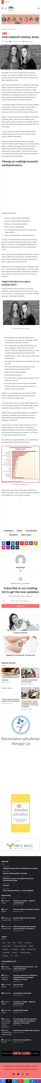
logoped (31, 946)
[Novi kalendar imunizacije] (6, 995)
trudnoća (14, 952)
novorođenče (14, 949)
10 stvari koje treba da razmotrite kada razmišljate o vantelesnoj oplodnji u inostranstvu (25, 1021)
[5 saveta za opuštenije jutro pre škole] (30, 673)
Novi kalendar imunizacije (22, 993)
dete (14, 942)
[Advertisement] (20, 189)
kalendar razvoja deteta (20, 946)
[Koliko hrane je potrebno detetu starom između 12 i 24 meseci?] (6, 929)
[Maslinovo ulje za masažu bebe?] (6, 920)
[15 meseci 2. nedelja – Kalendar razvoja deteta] (6, 903)
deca (9, 942)
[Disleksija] (11, 673)
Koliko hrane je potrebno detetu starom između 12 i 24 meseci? (24, 928)
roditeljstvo (9, 531)
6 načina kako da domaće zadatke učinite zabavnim (11, 700)
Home (5, 29)
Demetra (34, 1066)
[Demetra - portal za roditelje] (11, 8)
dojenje (20, 942)
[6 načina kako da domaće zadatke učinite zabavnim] (11, 692)
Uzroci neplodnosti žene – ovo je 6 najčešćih (18, 2)
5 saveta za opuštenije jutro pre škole (29, 681)
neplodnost (5, 949)
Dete (9, 29)
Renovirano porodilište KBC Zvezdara (26, 1030)
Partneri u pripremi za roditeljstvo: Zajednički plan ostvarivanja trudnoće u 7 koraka (25, 977)
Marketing (33, 1069)
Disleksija (5, 680)
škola (20, 531)
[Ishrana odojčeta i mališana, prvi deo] (6, 912)
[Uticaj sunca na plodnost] (6, 1042)
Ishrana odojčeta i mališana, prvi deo (26, 909)
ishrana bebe (28, 942)
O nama (15, 1069)
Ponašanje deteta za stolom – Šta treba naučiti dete (25, 968)
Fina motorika (18, 985)
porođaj (23, 949)
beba (3, 942)
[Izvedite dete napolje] (6, 1013)
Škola (13, 29)
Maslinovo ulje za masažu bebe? (24, 918)
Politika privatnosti (24, 1069)
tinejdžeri (13, 535)
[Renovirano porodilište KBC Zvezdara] (6, 1033)
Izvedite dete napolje (20, 1010)
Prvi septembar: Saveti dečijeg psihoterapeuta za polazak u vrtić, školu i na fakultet (30, 704)
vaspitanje (5, 956)
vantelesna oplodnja (25, 952)
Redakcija (7, 41)
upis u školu (26, 535)
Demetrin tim (8, 1069)
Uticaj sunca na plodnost (22, 1040)
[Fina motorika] (6, 987)
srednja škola (32, 531)
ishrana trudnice (6, 946)
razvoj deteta (6, 952)
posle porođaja (31, 949)
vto (11, 956)
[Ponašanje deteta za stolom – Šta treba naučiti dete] (6, 969)
